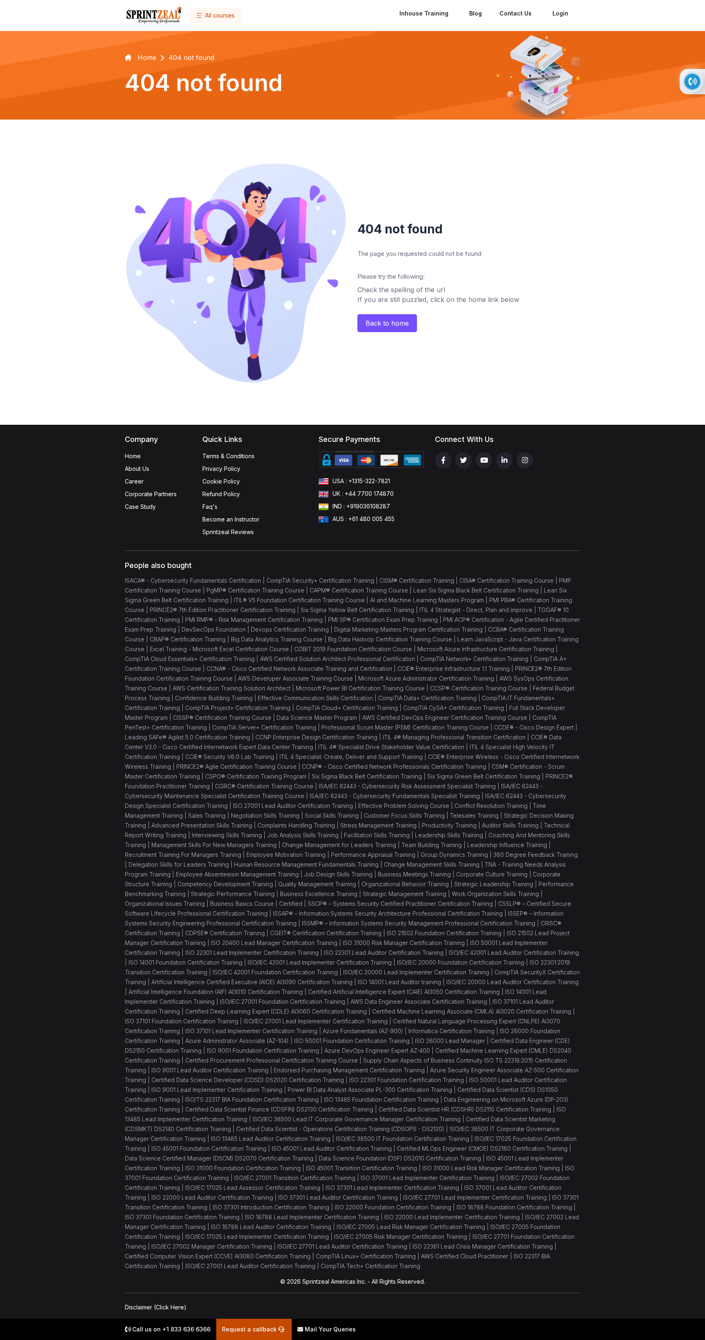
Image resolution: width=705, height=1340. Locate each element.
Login (560, 13)
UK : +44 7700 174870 (363, 493)
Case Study (140, 506)
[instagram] (525, 460)
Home (133, 456)
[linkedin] (504, 460)
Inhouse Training (423, 13)
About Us (137, 468)
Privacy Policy (221, 468)
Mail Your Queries (329, 1329)
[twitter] (463, 460)
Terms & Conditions (228, 456)
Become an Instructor (230, 519)
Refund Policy (221, 493)
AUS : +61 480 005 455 (364, 518)
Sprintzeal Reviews (228, 531)
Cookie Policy (221, 481)
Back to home (387, 323)
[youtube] (484, 460)
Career (134, 481)
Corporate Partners (151, 493)
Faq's (209, 506)
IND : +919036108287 (361, 506)
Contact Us (515, 13)
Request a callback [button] (250, 1329)
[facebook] (443, 460)
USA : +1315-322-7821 (361, 480)
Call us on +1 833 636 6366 (171, 1329)
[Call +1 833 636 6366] (692, 81)
